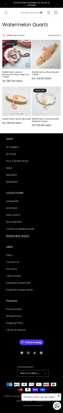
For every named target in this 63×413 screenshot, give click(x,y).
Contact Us (12, 262)
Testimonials (13, 275)
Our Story (11, 268)
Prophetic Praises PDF (18, 282)
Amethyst (11, 208)
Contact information (33, 405)
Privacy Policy (14, 309)
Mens (9, 168)
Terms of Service (16, 329)
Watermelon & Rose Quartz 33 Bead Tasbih (45, 120)
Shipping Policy (14, 322)
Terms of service (24, 401)
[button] (6, 12)
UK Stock (11, 154)
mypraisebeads (19, 396)
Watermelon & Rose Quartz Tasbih (45, 73)
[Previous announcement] (5, 4)
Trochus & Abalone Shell (20, 228)
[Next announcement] (57, 4)
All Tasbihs (12, 147)
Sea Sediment (14, 221)
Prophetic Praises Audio (19, 289)
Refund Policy (14, 316)
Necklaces (12, 181)
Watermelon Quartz (17, 235)
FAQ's (9, 255)
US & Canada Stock (17, 160)
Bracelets (11, 174)
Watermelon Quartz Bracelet (16, 119)
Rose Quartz (13, 214)
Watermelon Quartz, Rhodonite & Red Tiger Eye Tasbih (15, 74)
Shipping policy (42, 401)
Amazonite (12, 201)
